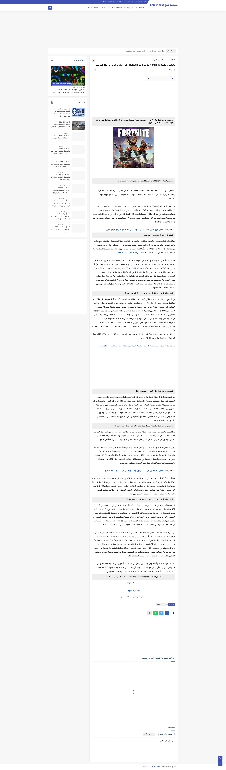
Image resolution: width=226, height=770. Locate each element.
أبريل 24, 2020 (63, 122)
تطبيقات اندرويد (116, 8)
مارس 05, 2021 (63, 146)
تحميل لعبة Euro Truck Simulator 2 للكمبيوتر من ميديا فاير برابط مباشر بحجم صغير (60, 203)
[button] (167, 613)
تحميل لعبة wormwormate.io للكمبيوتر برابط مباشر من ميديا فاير (68, 91)
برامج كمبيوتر (128, 8)
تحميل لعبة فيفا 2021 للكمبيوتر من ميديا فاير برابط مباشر (60, 229)
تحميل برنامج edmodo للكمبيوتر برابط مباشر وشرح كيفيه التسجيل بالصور (60, 216)
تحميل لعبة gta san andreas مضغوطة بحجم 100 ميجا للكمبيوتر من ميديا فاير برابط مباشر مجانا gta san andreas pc (60, 190)
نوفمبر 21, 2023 (78, 87)
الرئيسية (170, 60)
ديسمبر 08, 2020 (63, 109)
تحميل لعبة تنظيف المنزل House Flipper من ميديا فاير (60, 126)
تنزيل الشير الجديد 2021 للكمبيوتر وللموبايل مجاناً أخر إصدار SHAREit (60, 177)
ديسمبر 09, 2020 (63, 173)
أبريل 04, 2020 (63, 212)
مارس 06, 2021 (63, 199)
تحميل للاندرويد (134, 583)
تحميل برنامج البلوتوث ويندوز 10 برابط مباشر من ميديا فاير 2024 (61, 114)
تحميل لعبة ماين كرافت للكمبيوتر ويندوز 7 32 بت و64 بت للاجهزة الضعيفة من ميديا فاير (60, 164)
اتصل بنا (103, 2)
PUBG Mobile (140, 269)
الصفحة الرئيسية (141, 2)
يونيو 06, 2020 (64, 186)
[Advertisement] (113, 29)
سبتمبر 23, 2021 (63, 225)
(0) (93, 70)
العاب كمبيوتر (139, 8)
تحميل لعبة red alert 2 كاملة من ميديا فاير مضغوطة (143, 51)
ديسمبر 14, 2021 (63, 160)
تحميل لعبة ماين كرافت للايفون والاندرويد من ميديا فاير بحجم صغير (134, 471)
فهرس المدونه (130, 2)
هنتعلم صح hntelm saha (164, 5)
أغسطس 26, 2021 (62, 133)
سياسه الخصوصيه (118, 2)
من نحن (109, 2)
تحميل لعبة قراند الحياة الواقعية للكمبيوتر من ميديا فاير (61, 138)
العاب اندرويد (105, 8)
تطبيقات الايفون (93, 8)
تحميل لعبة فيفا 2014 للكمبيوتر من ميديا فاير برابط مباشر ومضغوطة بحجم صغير (60, 151)
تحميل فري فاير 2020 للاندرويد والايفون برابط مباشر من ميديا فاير (135, 230)
